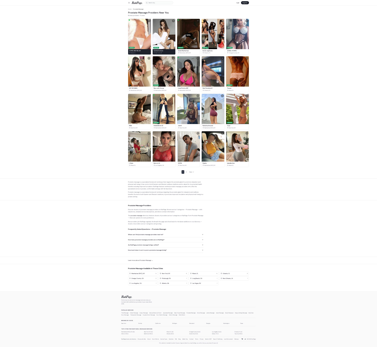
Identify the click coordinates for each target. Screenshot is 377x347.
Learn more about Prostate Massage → (140, 260)
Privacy (202, 339)
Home (129, 9)
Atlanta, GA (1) (170, 333)
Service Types (163, 339)
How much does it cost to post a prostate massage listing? (147, 250)
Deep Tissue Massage (179, 313)
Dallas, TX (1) (215, 333)
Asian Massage (220, 313)
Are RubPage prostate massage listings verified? (143, 245)
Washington (226, 323)
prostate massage (136, 215)
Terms (196, 339)
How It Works (155, 339)
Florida (140, 323)
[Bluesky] (242, 339)
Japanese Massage (168, 313)
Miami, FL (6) (170, 331)
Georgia (208, 323)
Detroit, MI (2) (124, 333)
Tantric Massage (173, 315)
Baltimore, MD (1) (148, 333)
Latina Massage (210, 313)
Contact (191, 339)
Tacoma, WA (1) (238, 333)
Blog (179, 339)
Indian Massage (134, 313)
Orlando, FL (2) (238, 331)
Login (237, 3)
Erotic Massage (201, 313)
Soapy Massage (144, 313)
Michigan (174, 323)
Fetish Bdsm (182, 315)
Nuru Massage (125, 315)
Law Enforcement (228, 339)
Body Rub (251, 313)
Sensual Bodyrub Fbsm (155, 313)
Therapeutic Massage (135, 315)
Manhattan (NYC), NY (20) (128, 331)
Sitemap (236, 339)
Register (245, 3)
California (157, 323)
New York (123, 323)
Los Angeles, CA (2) (216, 331)
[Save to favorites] (149, 20)
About (149, 339)
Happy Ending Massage (241, 313)
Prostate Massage (191, 313)
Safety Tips (185, 339)
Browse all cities (142, 339)
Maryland (191, 323)
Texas (241, 323)
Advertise (171, 339)
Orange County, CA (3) (194, 331)
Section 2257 (208, 339)
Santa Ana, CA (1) (193, 333)
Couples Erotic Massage (149, 315)
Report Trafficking (217, 339)
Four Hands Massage (161, 315)
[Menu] (129, 2)
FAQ (176, 339)
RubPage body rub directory (128, 339)
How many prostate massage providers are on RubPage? (146, 240)
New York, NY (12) (148, 331)
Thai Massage (124, 313)
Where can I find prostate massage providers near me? (145, 234)
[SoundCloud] (245, 339)
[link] (139, 53)
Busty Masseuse (229, 313)
